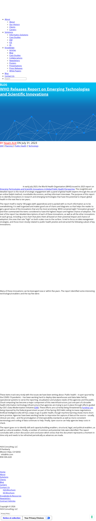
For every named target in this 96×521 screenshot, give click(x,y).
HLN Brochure (9, 490)
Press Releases (15, 68)
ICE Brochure (8, 493)
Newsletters (14, 60)
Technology (33, 146)
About (7, 19)
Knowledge (9, 47)
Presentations (15, 65)
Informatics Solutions (18, 35)
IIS (10, 45)
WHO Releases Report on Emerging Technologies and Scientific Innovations (45, 90)
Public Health (20, 146)
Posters (12, 63)
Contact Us (9, 76)
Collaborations (15, 58)
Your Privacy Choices (34, 518)
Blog (11, 53)
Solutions (9, 32)
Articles (12, 50)
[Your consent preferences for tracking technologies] (92, 517)
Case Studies (15, 37)
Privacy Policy (5, 513)
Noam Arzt (10, 143)
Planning (9, 146)
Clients (12, 27)
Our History (14, 24)
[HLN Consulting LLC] (23, 15)
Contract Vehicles (7, 501)
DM (10, 40)
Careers (12, 29)
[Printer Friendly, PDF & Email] (88, 149)
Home (2, 472)
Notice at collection (11, 518)
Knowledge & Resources (10, 496)
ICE (10, 42)
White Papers (15, 71)
